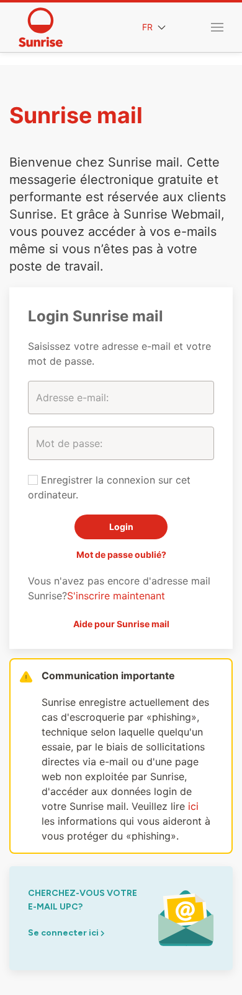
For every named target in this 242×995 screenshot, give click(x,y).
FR (148, 27)
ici (193, 806)
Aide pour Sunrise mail (121, 624)
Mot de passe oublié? (121, 554)
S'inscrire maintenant (116, 595)
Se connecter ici (64, 933)
